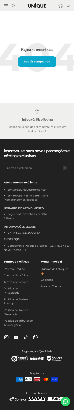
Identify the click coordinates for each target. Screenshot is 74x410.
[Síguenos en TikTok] (25, 337)
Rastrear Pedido (14, 269)
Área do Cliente (51, 286)
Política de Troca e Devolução (16, 312)
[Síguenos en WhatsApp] (35, 337)
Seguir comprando (37, 61)
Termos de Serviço (16, 282)
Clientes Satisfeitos (16, 275)
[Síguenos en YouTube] (16, 337)
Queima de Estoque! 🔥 (54, 271)
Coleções (47, 279)
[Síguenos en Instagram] (6, 337)
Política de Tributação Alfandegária (18, 323)
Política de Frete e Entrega (16, 301)
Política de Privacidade (11, 290)
